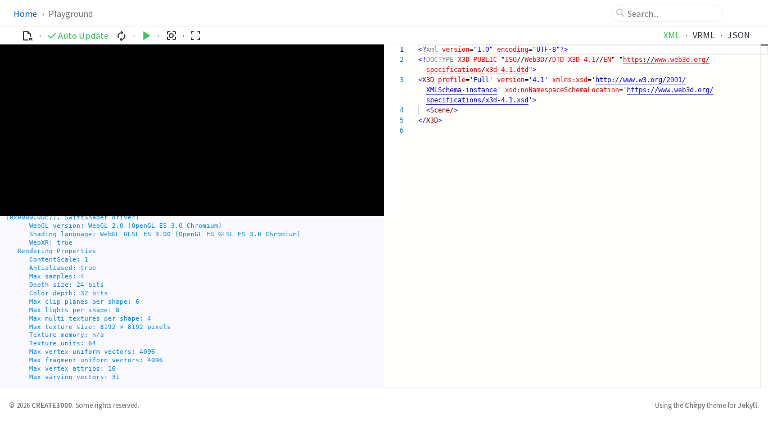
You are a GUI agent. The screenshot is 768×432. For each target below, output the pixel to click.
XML (671, 34)
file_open (27, 36)
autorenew (122, 36)
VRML (704, 34)
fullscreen (195, 36)
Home (25, 13)
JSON (739, 34)
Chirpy (695, 405)
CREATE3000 (51, 405)
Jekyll (747, 405)
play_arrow (146, 35)
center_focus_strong (171, 36)
